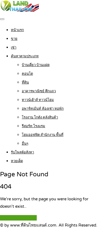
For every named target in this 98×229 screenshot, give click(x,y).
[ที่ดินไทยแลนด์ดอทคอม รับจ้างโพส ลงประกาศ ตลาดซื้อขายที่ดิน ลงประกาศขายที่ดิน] (19, 10)
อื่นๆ (25, 143)
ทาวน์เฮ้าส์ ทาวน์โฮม (38, 100)
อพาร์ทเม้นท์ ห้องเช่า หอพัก (43, 108)
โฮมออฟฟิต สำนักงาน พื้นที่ (42, 135)
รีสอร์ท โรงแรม (33, 126)
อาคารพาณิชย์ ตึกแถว (39, 91)
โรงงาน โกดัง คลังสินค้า (40, 117)
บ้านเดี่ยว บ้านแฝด (36, 65)
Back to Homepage (18, 217)
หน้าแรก (17, 30)
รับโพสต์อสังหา (22, 152)
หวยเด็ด (17, 161)
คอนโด (27, 74)
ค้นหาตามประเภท (25, 56)
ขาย (14, 39)
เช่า (13, 47)
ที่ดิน (25, 82)
